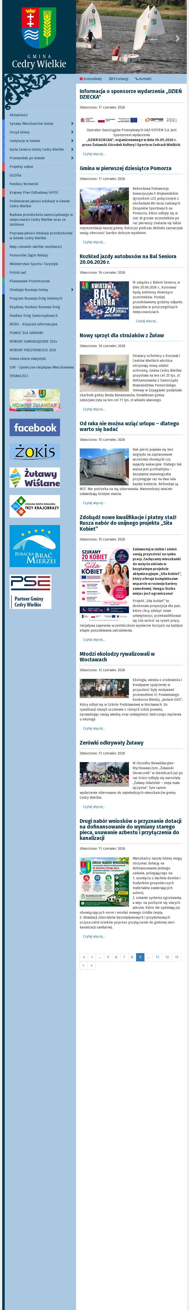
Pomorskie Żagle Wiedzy (29, 255)
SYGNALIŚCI (19, 376)
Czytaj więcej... (94, 154)
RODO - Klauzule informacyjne (34, 324)
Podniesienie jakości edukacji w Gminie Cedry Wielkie (40, 203)
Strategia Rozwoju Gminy (29, 290)
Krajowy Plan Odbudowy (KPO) (34, 193)
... (100, 957)
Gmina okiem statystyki (28, 359)
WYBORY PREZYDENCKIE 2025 (33, 350)
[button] (84, 37)
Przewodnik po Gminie (27, 158)
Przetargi (121, 79)
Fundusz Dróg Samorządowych (34, 316)
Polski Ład (18, 273)
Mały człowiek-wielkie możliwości (36, 247)
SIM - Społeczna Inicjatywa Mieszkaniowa (42, 367)
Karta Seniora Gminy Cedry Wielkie (37, 149)
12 (167, 957)
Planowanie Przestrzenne (30, 281)
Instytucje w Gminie (25, 141)
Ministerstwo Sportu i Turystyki (34, 264)
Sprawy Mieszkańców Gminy (31, 124)
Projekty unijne (21, 167)
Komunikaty (92, 79)
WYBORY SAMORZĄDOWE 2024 (33, 341)
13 (176, 957)
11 (157, 957)
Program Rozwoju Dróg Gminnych (36, 298)
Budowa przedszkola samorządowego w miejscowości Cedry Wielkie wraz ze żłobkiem (41, 220)
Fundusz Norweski (24, 184)
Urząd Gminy (20, 132)
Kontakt (145, 79)
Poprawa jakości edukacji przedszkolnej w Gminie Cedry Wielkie (41, 235)
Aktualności (19, 115)
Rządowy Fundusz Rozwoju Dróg (35, 307)
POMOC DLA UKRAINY (26, 333)
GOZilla (15, 175)
